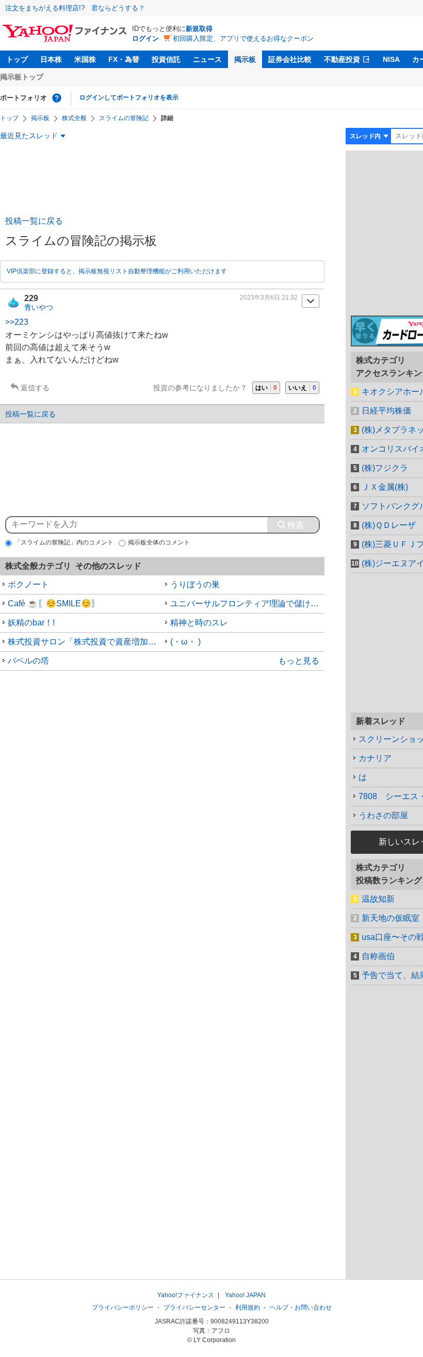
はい (266, 387)
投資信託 (166, 59)
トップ (17, 59)
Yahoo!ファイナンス (185, 1295)
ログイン (145, 38)
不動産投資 (342, 59)
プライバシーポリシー (123, 1307)
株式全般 (74, 118)
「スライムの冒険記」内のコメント (63, 542)
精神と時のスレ (199, 622)
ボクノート (28, 584)
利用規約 (247, 1307)
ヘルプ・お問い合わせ (301, 1307)
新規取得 (199, 28)
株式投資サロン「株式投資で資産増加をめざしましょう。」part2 (85, 641)
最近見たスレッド (29, 135)
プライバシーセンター (194, 1307)
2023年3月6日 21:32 (269, 297)
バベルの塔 (28, 660)
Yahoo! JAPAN (245, 1295)
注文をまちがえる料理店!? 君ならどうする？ (75, 8)
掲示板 (245, 59)
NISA (391, 59)
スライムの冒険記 (124, 118)
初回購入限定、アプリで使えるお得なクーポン (243, 38)
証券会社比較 (290, 59)
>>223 (16, 322)
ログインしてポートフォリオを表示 (128, 97)
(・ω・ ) (185, 641)
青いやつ (38, 307)
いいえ (302, 387)
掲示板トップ (21, 77)
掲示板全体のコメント (159, 542)
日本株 (51, 59)
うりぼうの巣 (195, 584)
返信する (35, 388)
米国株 (85, 59)
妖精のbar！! (31, 622)
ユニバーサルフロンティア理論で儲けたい (247, 603)
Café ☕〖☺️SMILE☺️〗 (54, 603)
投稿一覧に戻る (34, 221)
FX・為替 (123, 59)
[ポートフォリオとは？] (56, 98)
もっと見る (298, 660)
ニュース (207, 59)
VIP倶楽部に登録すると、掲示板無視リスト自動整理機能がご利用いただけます (117, 271)
